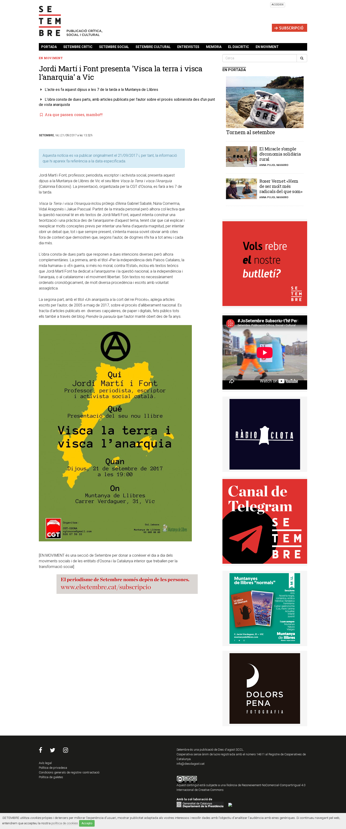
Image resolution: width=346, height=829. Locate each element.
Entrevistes (188, 47)
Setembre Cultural (153, 47)
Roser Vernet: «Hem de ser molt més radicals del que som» (280, 186)
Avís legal (45, 763)
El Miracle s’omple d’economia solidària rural (280, 154)
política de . (64, 823)
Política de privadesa (53, 767)
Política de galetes (51, 777)
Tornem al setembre (250, 132)
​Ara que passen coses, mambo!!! (73, 114)
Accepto (86, 823)
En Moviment (267, 47)
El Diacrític (238, 47)
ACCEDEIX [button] (278, 4)
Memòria (213, 47)
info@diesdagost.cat (191, 763)
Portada (49, 47)
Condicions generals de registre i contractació (69, 772)
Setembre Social (114, 47)
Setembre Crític (78, 47)
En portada (234, 70)
